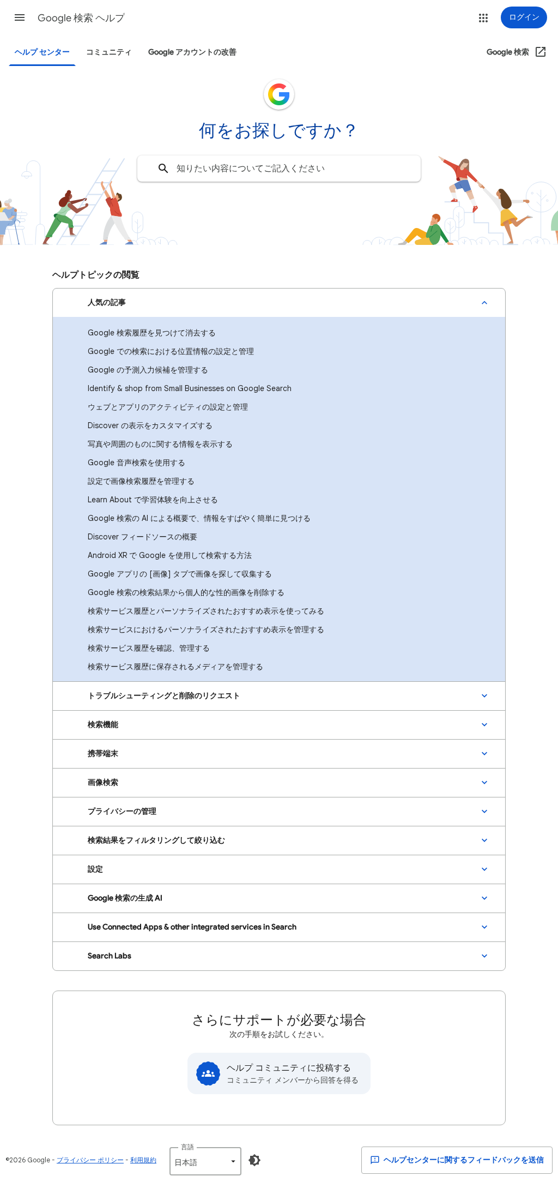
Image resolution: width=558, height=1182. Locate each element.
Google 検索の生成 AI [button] (125, 898)
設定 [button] (95, 869)
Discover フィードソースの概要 (142, 537)
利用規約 (143, 1160)
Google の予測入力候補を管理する (148, 370)
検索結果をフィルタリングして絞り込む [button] (156, 840)
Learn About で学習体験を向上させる (153, 500)
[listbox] (205, 1161)
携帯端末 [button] (103, 753)
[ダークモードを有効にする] (254, 1160)
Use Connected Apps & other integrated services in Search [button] (192, 927)
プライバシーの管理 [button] (122, 811)
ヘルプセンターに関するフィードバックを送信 (463, 1160)
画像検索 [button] (103, 782)
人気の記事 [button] (107, 302)
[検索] (163, 168)
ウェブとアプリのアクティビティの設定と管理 (168, 407)
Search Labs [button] (109, 956)
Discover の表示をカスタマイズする (150, 425)
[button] (20, 17)
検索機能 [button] (103, 724)
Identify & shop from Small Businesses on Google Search (190, 388)
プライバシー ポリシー (90, 1160)
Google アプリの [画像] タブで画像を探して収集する (180, 574)
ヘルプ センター (42, 52)
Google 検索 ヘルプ (81, 18)
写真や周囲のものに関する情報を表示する (160, 444)
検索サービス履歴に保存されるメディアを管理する (175, 666)
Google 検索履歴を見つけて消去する (152, 333)
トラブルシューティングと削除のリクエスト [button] (164, 695)
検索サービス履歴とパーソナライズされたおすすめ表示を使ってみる (206, 611)
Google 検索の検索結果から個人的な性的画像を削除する (186, 592)
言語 (187, 1147)
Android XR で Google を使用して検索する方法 (170, 555)
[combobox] (279, 168)
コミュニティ (109, 52)
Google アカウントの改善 (192, 52)
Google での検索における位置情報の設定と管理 (171, 351)
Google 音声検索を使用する (136, 462)
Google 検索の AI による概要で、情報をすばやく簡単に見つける (199, 518)
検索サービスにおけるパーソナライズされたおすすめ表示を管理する (206, 629)
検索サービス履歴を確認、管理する (149, 648)
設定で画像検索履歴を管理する (141, 481)
